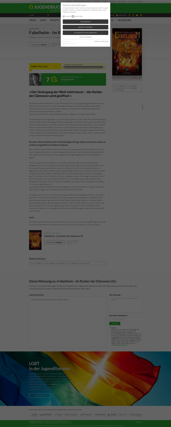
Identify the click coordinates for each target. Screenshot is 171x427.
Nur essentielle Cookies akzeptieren (85, 33)
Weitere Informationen (85, 37)
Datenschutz (104, 41)
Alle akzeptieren (85, 22)
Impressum (97, 41)
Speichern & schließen (85, 27)
